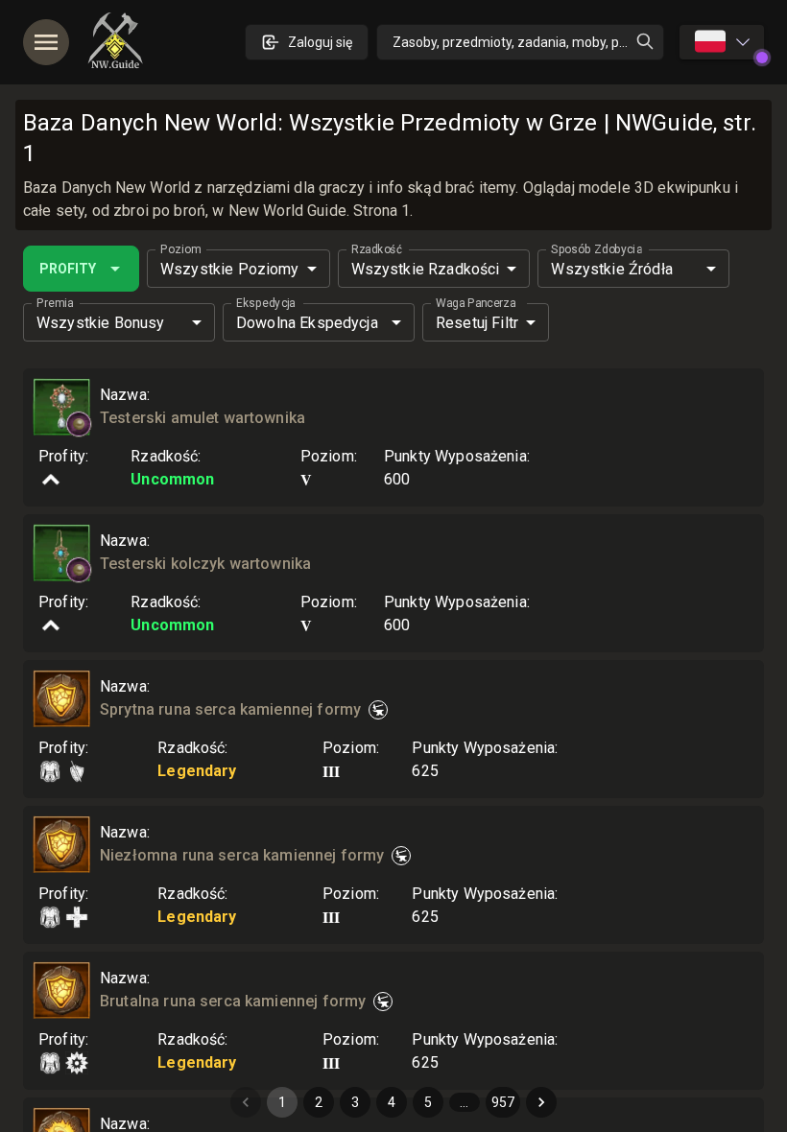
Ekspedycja (265, 303)
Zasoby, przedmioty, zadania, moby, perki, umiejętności (528, 42)
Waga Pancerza (475, 303)
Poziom (180, 249)
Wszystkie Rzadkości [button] (425, 269)
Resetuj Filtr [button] (477, 323)
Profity (67, 268)
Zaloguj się (320, 42)
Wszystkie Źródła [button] (611, 269)
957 (502, 1102)
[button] (78, 424)
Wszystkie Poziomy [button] (229, 269)
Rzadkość (376, 249)
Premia (54, 303)
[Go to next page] (541, 1102)
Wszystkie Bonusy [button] (100, 323)
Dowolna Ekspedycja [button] (307, 323)
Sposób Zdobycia (596, 249)
